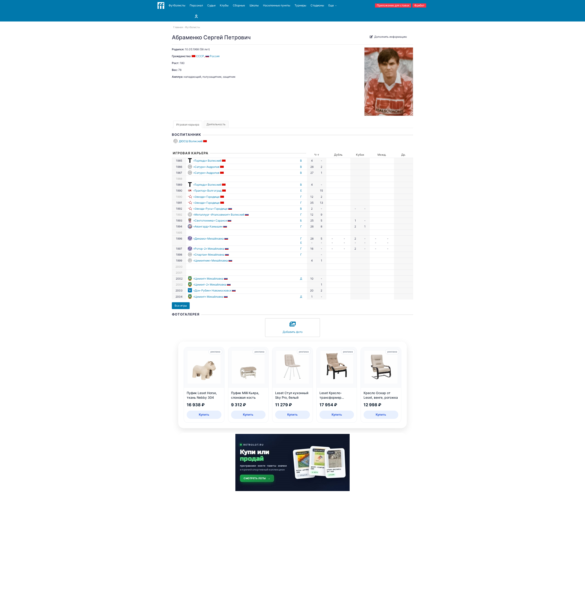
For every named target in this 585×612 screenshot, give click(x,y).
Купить (204, 414)
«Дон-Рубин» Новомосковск (212, 290)
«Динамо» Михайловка (208, 238)
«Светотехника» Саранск (210, 220)
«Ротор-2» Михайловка (208, 248)
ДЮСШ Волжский (190, 141)
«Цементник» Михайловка (210, 260)
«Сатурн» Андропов (206, 166)
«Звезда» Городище (206, 196)
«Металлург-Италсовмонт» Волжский (218, 214)
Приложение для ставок (393, 5)
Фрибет (419, 5)
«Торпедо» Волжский (207, 160)
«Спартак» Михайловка (208, 254)
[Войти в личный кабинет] (196, 16)
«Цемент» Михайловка (208, 278)
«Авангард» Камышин (208, 226)
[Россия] (230, 208)
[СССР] (205, 141)
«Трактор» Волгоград (207, 190)
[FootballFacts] (160, 5)
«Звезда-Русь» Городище (210, 208)
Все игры (181, 305)
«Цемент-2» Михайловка (209, 284)
